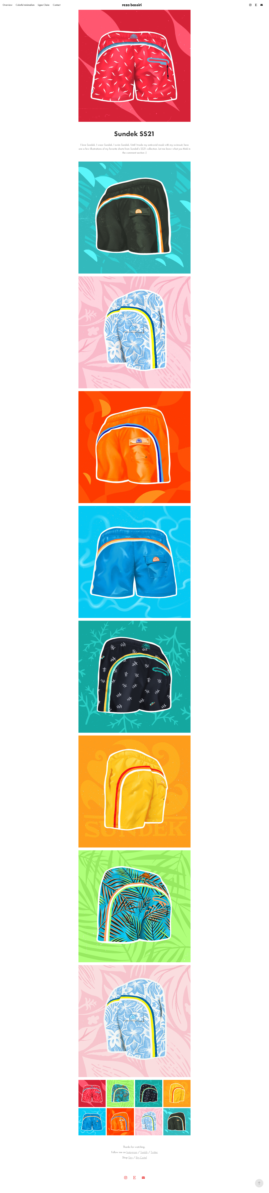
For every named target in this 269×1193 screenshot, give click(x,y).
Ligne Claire (43, 4)
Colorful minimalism (25, 4)
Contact (56, 4)
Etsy (130, 1157)
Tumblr (144, 1152)
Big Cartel (141, 1157)
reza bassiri (132, 5)
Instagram (131, 1152)
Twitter (154, 1152)
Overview (7, 4)
